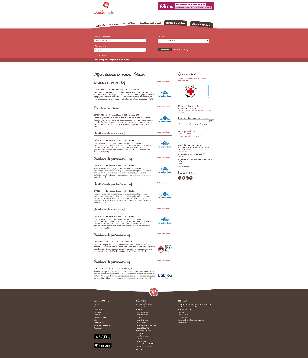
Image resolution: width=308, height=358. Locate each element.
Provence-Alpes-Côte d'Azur (145, 344)
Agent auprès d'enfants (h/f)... (192, 154)
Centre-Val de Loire (142, 312)
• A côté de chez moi (102, 37)
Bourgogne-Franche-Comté (145, 307)
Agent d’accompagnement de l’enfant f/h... (196, 160)
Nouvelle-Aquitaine (142, 336)
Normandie (140, 333)
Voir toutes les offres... (182, 49)
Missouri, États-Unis (142, 328)
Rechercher (164, 50)
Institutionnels (183, 317)
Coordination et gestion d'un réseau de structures (194, 304)
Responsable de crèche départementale (191, 320)
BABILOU (110, 269)
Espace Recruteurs (202, 24)
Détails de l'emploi (164, 81)
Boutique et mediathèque (102, 325)
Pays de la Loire (141, 341)
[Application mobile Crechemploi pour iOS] (103, 347)
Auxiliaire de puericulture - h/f (113, 158)
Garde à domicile (183, 315)
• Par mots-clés (100, 46)
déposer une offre (150, 23)
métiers (114, 24)
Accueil (96, 307)
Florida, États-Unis (142, 315)
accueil (100, 25)
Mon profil (97, 315)
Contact (96, 304)
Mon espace (98, 312)
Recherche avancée (101, 55)
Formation (181, 312)
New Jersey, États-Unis (143, 331)
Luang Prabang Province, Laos (146, 325)
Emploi (195, 124)
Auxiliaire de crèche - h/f (109, 133)
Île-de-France (141, 323)
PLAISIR (109, 242)
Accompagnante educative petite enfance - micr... (194, 148)
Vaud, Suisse (140, 349)
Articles (184, 124)
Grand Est (139, 317)
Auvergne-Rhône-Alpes (144, 304)
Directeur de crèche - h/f (109, 82)
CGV (95, 320)
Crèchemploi (100, 60)
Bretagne (139, 309)
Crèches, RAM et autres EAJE (188, 307)
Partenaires (98, 328)
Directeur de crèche (106, 108)
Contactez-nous (184, 134)
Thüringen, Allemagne (143, 346)
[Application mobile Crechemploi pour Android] (103, 339)
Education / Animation (185, 309)
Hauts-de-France (142, 320)
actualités (129, 23)
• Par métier (162, 37)
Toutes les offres (99, 309)
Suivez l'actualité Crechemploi (190, 136)
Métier (205, 124)
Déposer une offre (100, 317)
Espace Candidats (175, 22)
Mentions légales (99, 323)
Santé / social (182, 323)
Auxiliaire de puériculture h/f (112, 234)
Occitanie (139, 338)
